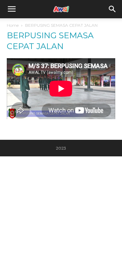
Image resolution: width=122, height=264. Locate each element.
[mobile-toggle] (11, 9)
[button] (112, 9)
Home (13, 25)
